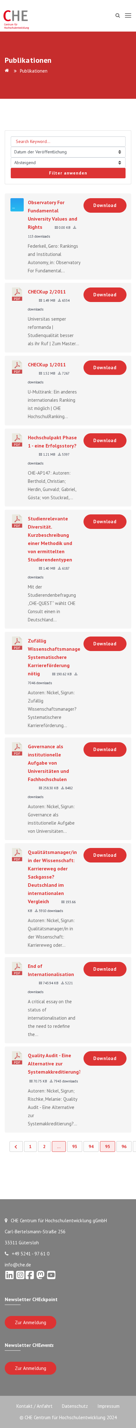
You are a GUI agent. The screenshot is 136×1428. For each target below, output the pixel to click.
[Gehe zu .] (8, 71)
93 (74, 1146)
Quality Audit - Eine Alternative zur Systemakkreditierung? (54, 1063)
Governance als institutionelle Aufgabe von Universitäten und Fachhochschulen (48, 762)
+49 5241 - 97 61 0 (30, 1254)
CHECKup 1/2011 (47, 364)
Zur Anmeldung (30, 1322)
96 (124, 1146)
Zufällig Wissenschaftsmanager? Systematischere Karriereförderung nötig (56, 657)
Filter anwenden (68, 173)
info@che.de (18, 1265)
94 (91, 1146)
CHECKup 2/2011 (47, 291)
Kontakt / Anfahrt (34, 1406)
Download (105, 205)
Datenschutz (75, 1406)
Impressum (108, 1406)
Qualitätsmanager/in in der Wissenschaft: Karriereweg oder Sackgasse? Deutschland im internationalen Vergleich (52, 876)
